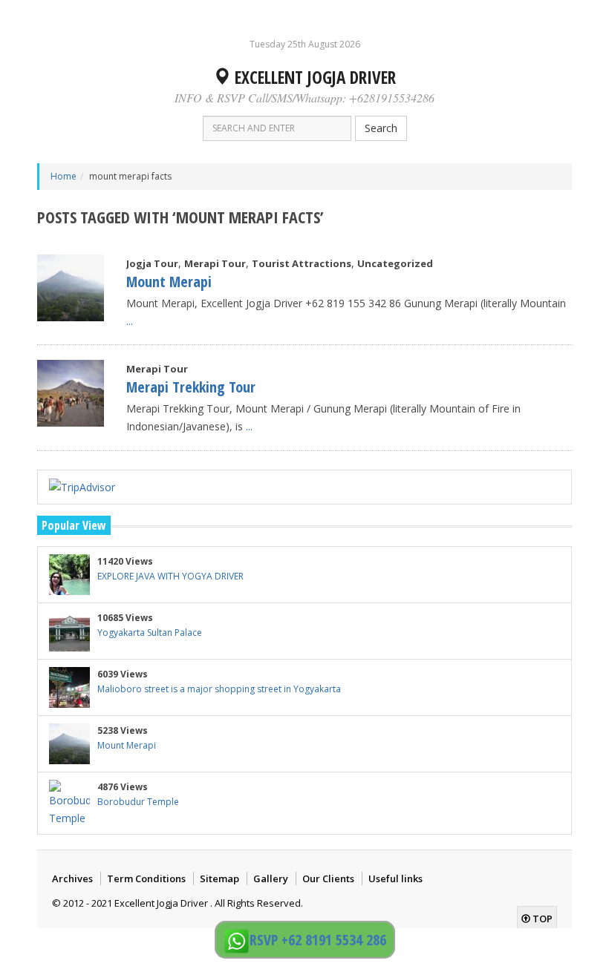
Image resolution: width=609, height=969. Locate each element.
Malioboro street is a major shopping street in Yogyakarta (219, 689)
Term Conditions (146, 878)
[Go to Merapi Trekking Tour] (70, 393)
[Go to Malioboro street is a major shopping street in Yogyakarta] (69, 687)
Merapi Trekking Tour (190, 387)
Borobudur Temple (138, 801)
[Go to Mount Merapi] (70, 287)
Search (381, 128)
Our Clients (328, 878)
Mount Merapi (169, 282)
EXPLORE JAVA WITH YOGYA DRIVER (170, 576)
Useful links (395, 878)
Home (63, 176)
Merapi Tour (215, 263)
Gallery (270, 878)
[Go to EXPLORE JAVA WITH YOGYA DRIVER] (69, 574)
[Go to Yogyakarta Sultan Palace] (69, 631)
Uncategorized (395, 263)
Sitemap (219, 878)
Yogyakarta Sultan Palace (149, 632)
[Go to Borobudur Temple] (69, 803)
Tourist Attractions (301, 263)
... (129, 321)
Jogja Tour (152, 263)
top (541, 918)
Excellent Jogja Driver (313, 77)
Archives (72, 878)
